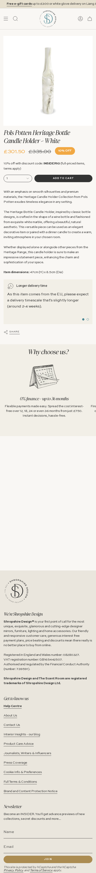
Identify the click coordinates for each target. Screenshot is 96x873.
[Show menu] (5, 18)
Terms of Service (41, 870)
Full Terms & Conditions (20, 781)
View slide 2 (88, 319)
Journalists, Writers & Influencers (27, 753)
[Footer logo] (16, 591)
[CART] (89, 18)
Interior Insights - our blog (22, 734)
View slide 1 (83, 319)
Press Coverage (15, 762)
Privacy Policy (13, 870)
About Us (10, 715)
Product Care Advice (19, 743)
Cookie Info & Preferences (23, 772)
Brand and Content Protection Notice (30, 791)
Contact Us (12, 725)
